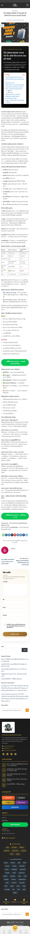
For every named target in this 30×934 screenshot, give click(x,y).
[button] (2, 5)
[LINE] (3, 754)
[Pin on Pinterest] (15, 535)
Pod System (21, 147)
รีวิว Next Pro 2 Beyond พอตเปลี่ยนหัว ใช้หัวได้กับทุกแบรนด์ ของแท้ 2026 (22, 561)
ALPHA (22, 20)
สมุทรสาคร (12, 876)
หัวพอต (8, 802)
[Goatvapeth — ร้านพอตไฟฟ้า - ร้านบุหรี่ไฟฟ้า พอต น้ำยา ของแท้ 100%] (15, 5)
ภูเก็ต (19, 862)
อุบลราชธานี (22, 869)
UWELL (18, 854)
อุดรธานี (6, 869)
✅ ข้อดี (10, 90)
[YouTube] (15, 754)
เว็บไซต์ (5, 615)
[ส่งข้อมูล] (27, 710)
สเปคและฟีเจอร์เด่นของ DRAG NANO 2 (15, 80)
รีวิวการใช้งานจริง (10, 83)
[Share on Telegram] (26, 535)
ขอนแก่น (7, 866)
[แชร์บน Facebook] (6, 535)
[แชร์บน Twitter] (9, 535)
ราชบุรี (23, 886)
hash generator (5, 685)
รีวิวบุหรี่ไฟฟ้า (15, 11)
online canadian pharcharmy (9, 694)
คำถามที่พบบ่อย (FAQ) (11, 98)
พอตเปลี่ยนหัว (21, 797)
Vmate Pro (24, 390)
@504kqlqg (14, 527)
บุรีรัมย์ (15, 893)
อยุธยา (7, 882)
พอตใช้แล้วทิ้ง (8, 797)
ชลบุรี (19, 876)
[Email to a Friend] (12, 535)
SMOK (11, 854)
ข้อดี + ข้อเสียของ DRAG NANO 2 (14, 89)
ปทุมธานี (5, 876)
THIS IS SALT (15, 850)
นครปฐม (7, 873)
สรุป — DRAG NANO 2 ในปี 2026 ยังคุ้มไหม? (15, 101)
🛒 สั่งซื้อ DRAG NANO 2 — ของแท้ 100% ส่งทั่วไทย (15, 362)
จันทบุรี (12, 886)
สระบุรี (18, 886)
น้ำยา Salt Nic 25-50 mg (9, 292)
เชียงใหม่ (13, 862)
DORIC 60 (26, 385)
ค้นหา (2, 646)
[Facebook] (11, 754)
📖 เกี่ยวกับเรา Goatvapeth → (9, 838)
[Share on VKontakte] (18, 535)
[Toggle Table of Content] (23, 74)
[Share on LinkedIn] (20, 535)
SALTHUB (14, 847)
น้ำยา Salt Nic (21, 802)
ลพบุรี (24, 889)
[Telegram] (7, 754)
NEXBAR (22, 847)
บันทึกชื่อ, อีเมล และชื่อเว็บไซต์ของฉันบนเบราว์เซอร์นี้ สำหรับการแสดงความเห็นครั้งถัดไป (16, 626)
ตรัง (13, 889)
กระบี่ (18, 889)
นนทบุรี (14, 873)
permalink (15, 542)
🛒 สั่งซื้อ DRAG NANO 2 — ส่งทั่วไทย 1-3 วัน (15, 516)
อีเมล (4, 607)
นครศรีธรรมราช (22, 879)
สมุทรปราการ (22, 873)
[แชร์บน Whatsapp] (3, 535)
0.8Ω (24, 175)
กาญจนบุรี (7, 889)
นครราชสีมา (22, 866)
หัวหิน (6, 886)
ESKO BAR (6, 850)
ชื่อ (4, 599)
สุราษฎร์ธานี (14, 869)
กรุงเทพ (6, 862)
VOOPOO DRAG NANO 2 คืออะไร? (14, 77)
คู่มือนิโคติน (14, 307)
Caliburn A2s (23, 250)
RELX (7, 847)
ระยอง (25, 876)
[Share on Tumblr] (23, 535)
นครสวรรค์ (21, 882)
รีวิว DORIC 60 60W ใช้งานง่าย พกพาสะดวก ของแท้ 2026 (7, 561)
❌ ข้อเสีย (10, 92)
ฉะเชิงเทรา (14, 882)
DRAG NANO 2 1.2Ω (12, 175)
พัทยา (24, 862)
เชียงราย (14, 879)
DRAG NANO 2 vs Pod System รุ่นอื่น (15, 85)
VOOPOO (23, 850)
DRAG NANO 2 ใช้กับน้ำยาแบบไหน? (14, 87)
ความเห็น (5, 581)
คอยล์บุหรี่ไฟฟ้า (15, 807)
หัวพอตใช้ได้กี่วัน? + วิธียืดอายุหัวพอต (11, 679)
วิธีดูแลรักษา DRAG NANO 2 (13, 96)
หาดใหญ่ (14, 866)
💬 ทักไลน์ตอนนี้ (15, 824)
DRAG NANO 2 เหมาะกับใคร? (13, 94)
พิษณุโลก (6, 879)
